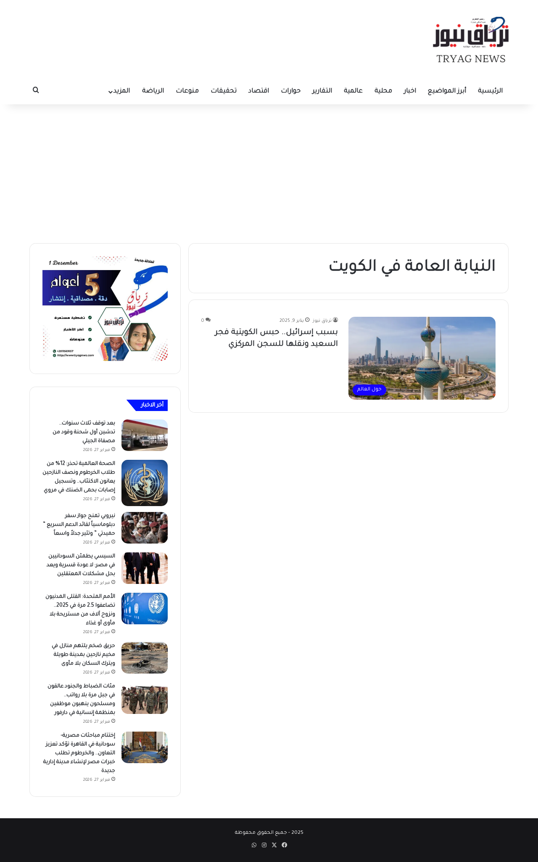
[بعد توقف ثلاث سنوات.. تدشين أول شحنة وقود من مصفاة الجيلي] (144, 435)
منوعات (187, 91)
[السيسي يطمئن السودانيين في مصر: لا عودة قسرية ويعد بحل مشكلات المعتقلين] (144, 568)
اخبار (410, 91)
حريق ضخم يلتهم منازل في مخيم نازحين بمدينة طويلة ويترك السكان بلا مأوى (83, 655)
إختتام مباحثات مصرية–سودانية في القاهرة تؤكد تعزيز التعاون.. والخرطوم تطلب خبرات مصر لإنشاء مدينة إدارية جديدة (79, 753)
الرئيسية (490, 91)
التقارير (322, 91)
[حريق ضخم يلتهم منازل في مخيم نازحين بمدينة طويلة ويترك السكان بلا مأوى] (144, 658)
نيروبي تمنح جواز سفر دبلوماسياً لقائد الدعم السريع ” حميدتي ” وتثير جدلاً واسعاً (79, 525)
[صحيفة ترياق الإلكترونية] (471, 39)
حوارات (291, 91)
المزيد (121, 91)
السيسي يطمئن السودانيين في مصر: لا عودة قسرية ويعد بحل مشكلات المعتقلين (81, 565)
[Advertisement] (269, 172)
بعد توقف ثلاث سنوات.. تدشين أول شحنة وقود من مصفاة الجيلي (84, 432)
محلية (383, 91)
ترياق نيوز (322, 321)
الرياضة (153, 91)
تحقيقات (224, 91)
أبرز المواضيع (447, 91)
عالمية (353, 91)
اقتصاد (258, 91)
